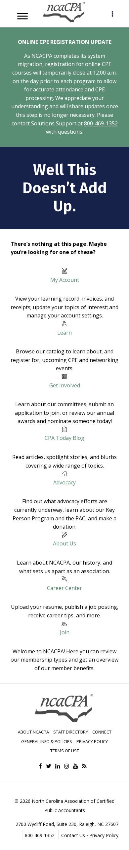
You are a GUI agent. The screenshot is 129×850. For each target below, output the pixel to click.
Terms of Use (64, 751)
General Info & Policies (46, 741)
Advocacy (64, 482)
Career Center (64, 588)
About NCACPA (33, 732)
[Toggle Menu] (22, 16)
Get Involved (64, 385)
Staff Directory (70, 732)
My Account (64, 279)
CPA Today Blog (64, 437)
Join (64, 632)
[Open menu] (112, 14)
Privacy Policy (92, 741)
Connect (101, 732)
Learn (64, 332)
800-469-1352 (101, 123)
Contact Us (73, 835)
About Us (64, 543)
